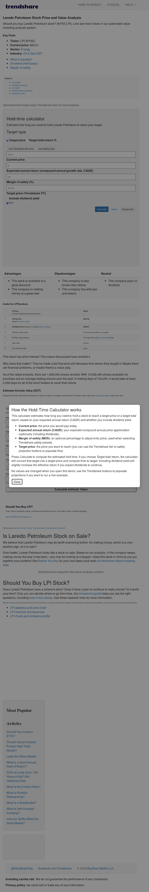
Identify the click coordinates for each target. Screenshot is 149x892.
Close (17, 482)
